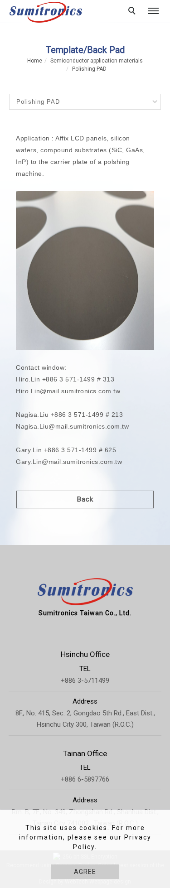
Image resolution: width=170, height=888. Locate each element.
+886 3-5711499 (85, 680)
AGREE (85, 871)
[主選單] (153, 11)
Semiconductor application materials (96, 61)
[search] (133, 12)
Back (85, 499)
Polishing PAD (89, 69)
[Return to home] (46, 12)
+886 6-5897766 (85, 779)
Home (34, 61)
